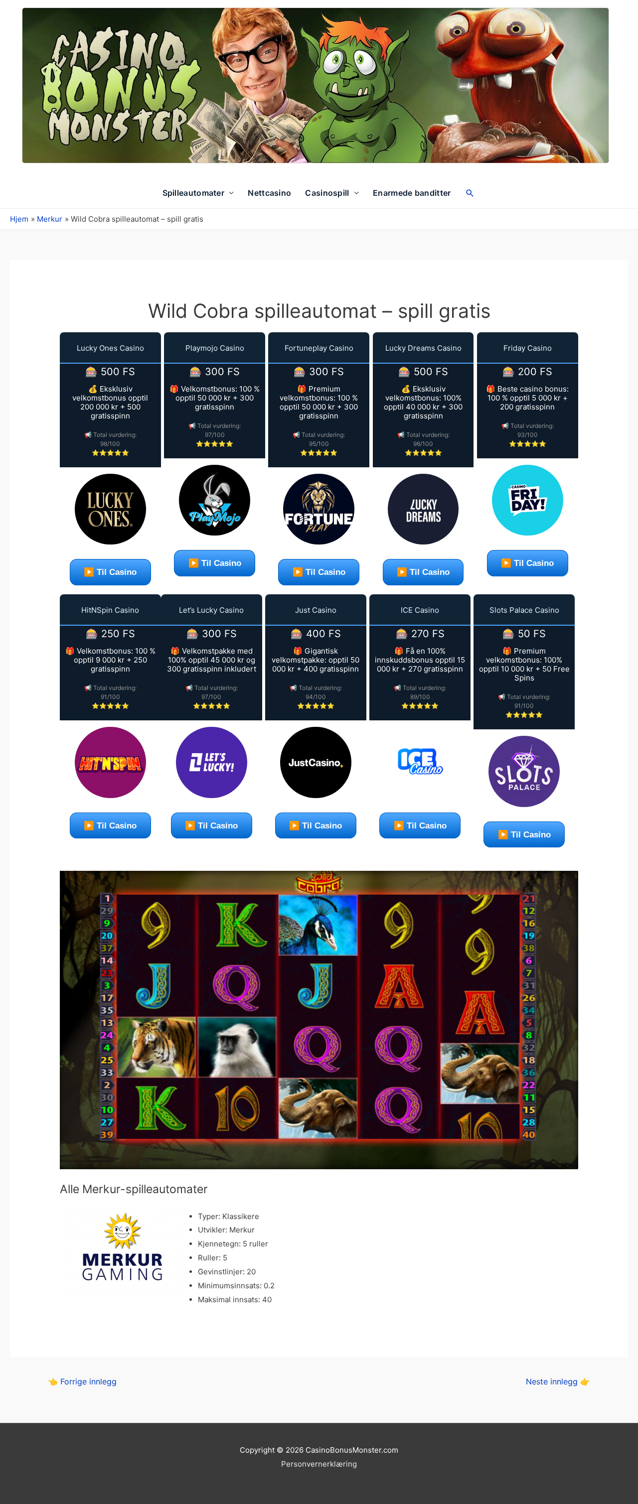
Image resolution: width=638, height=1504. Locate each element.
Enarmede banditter (412, 193)
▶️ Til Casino (110, 572)
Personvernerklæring (319, 1464)
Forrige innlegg (82, 1381)
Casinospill (327, 193)
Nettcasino (269, 193)
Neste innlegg (558, 1381)
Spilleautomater (193, 193)
